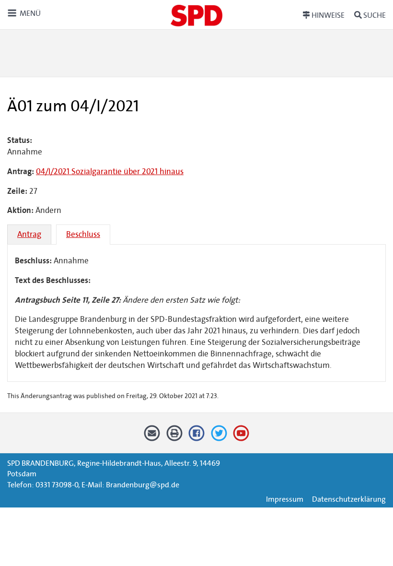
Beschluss (83, 234)
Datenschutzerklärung (349, 499)
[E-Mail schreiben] (152, 437)
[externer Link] (196, 437)
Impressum (284, 499)
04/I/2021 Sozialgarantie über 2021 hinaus (110, 171)
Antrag (29, 234)
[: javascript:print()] (174, 437)
